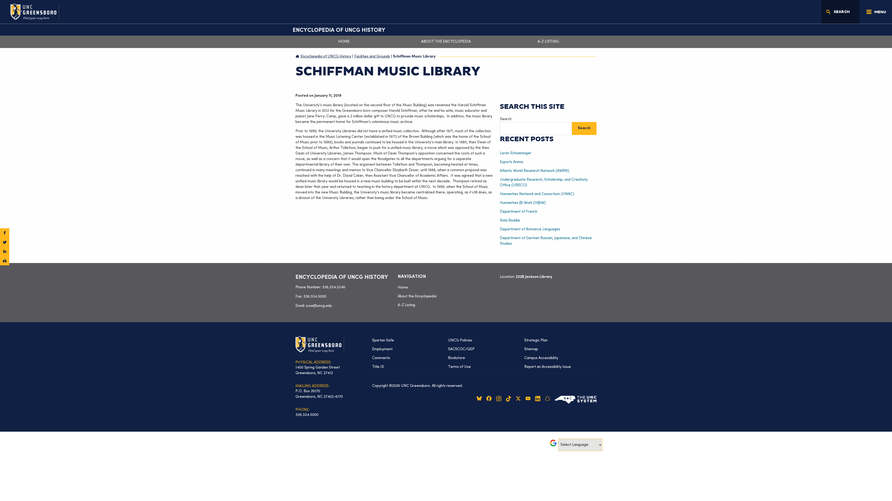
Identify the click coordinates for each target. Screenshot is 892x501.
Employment (382, 349)
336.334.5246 (333, 287)
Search (506, 119)
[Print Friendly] (4, 260)
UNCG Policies (460, 340)
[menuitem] (446, 287)
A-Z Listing (548, 42)
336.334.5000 (314, 297)
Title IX (378, 367)
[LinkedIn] (4, 251)
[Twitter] (4, 242)
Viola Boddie (510, 220)
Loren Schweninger (516, 153)
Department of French (518, 212)
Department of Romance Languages (530, 229)
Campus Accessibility (541, 358)
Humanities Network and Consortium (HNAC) (537, 194)
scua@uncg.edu (319, 306)
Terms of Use (459, 367)
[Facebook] (4, 233)
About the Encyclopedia (446, 42)
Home (344, 42)
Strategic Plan (536, 340)
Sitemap (531, 349)
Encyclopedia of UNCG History (339, 30)
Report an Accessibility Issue (547, 367)
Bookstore (456, 358)
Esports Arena (511, 162)
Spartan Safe (383, 340)
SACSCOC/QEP (461, 349)
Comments (381, 358)
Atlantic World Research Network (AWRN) (534, 171)
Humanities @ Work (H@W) (523, 203)
